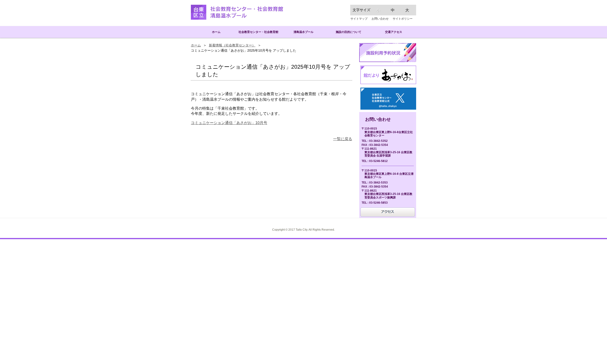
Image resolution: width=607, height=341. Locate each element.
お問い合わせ (380, 18)
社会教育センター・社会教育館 (258, 32)
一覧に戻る (342, 139)
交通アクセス (393, 32)
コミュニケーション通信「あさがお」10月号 (229, 123)
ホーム (213, 32)
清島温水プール (303, 32)
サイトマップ (359, 18)
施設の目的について (348, 32)
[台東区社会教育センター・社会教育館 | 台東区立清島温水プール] (237, 12)
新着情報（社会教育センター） (232, 45)
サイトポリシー (403, 18)
